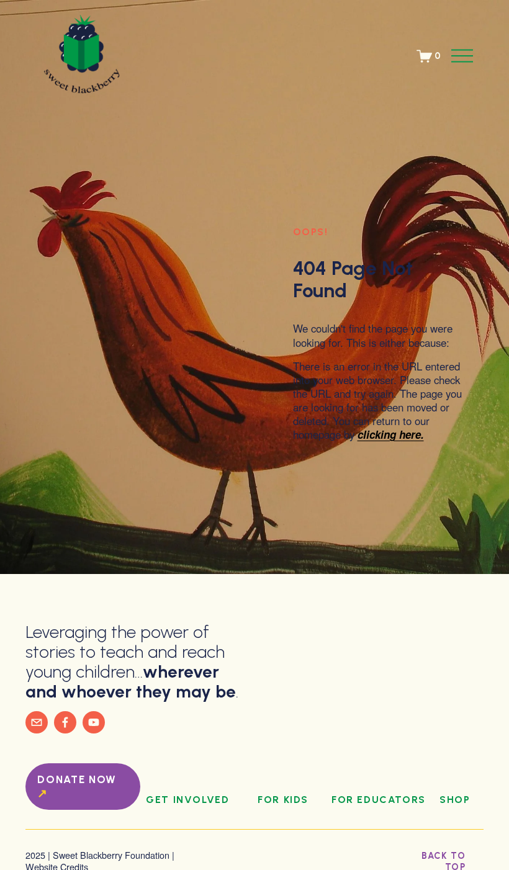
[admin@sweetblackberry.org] (36, 722)
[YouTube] (94, 722)
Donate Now (77, 779)
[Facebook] (65, 722)
